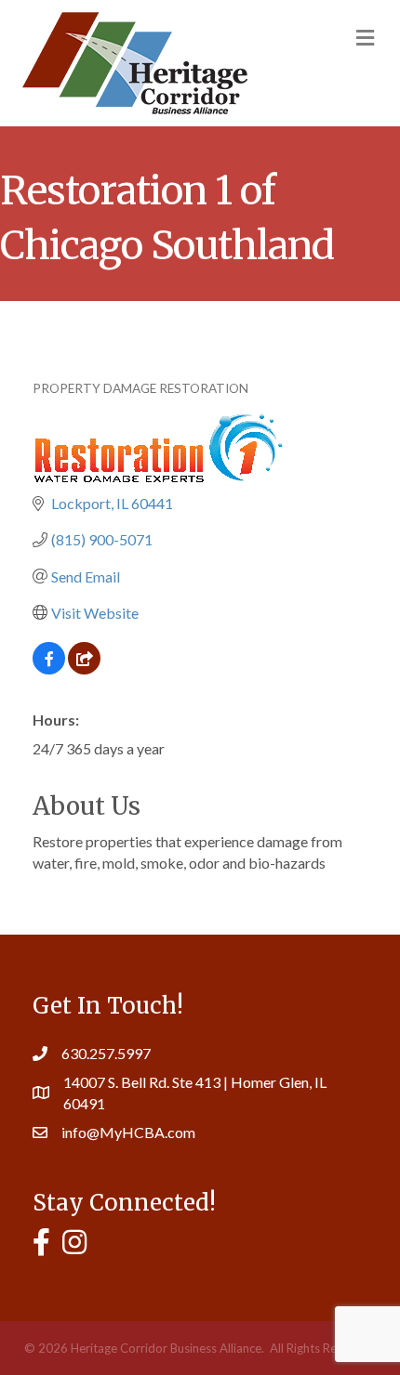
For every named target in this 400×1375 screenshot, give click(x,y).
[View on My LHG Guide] (84, 668)
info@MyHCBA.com (128, 1132)
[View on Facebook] (49, 668)
